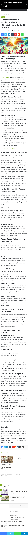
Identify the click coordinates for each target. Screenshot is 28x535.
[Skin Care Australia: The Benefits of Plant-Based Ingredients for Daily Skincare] (5, 498)
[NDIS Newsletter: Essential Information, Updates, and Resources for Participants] (5, 492)
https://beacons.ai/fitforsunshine (12, 148)
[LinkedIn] (7, 447)
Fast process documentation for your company (11, 521)
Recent (13, 505)
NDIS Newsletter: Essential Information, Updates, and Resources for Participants (18, 490)
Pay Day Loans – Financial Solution (17, 510)
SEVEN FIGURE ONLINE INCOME (17, 517)
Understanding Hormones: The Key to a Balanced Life (7, 473)
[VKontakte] (18, 447)
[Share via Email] (20, 447)
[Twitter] (5, 447)
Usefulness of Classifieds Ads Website (18, 514)
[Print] (23, 447)
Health (7, 14)
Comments (22, 505)
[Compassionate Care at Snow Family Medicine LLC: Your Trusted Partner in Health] (7, 459)
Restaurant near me (19, 472)
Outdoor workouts (5, 77)
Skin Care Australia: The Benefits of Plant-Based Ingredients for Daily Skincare (17, 497)
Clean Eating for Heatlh (20, 457)
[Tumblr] (10, 447)
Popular (4, 505)
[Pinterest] (13, 447)
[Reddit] (15, 447)
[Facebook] (2, 447)
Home (3, 14)
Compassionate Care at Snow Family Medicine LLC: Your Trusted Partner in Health (7, 466)
